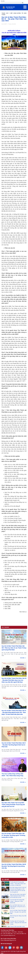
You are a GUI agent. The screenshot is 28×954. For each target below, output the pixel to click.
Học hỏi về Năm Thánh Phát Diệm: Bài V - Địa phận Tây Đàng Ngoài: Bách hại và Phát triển (14, 744)
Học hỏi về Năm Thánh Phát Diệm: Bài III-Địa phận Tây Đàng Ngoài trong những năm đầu (14, 866)
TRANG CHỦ (5, 13)
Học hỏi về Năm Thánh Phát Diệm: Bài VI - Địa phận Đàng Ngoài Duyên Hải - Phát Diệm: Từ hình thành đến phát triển (14, 712)
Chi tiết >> (23, 657)
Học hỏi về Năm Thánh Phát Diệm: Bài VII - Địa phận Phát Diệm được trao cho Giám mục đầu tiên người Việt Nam (14, 680)
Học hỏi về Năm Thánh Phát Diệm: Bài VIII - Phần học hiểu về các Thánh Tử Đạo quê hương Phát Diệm (14, 648)
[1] (13, 62)
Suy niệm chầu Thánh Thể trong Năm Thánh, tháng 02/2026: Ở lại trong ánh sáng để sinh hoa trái (13, 804)
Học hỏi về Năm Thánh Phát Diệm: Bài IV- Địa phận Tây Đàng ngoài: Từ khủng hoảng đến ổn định (13, 835)
